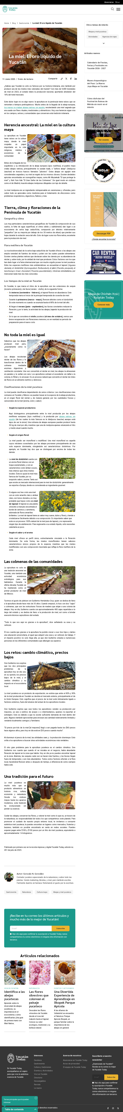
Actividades (93, 37)
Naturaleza (26, 892)
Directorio (38, 1078)
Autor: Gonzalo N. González (30, 873)
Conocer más (104, 305)
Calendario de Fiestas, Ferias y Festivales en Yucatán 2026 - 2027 (97, 65)
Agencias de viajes (109, 37)
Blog (14, 23)
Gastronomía (24, 23)
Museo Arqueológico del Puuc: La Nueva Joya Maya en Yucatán (97, 83)
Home (6, 23)
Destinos (38, 1060)
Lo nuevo (38, 1088)
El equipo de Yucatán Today (74, 1067)
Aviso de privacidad (71, 1063)
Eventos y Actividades (43, 1071)
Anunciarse (109, 2)
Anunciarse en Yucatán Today (75, 1060)
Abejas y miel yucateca (62, 892)
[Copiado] (61, 79)
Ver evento (104, 140)
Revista (37, 1084)
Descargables (40, 1081)
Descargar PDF (104, 233)
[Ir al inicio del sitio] (9, 12)
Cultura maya (42, 892)
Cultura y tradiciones (42, 1067)
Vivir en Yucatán (40, 1074)
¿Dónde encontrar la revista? (104, 239)
